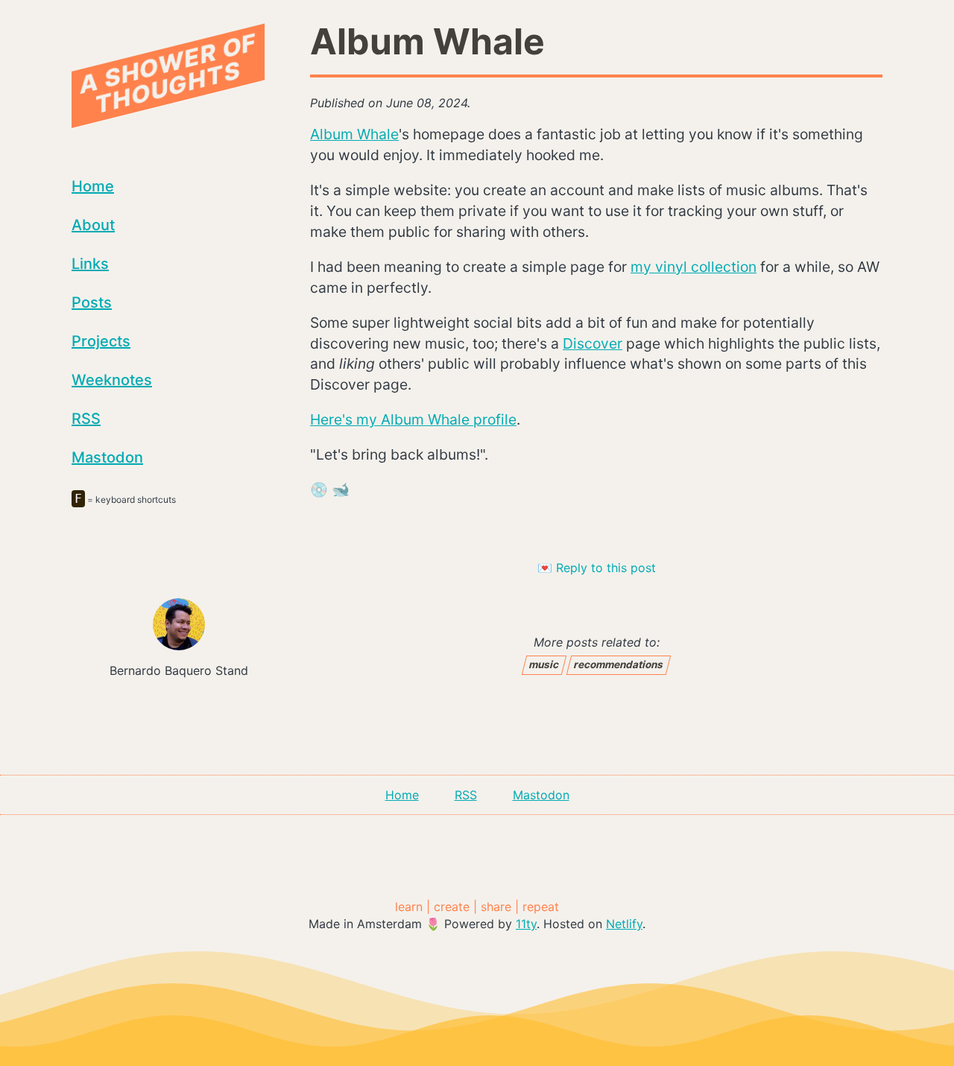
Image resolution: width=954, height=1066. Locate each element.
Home (93, 186)
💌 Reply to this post (596, 567)
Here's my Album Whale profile (413, 419)
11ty (526, 923)
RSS (86, 419)
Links (90, 264)
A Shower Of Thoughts (168, 73)
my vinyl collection (693, 267)
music (544, 664)
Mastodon (107, 457)
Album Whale (354, 134)
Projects (101, 341)
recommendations (619, 664)
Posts (92, 302)
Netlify (624, 923)
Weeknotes (112, 380)
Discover (592, 343)
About (93, 225)
